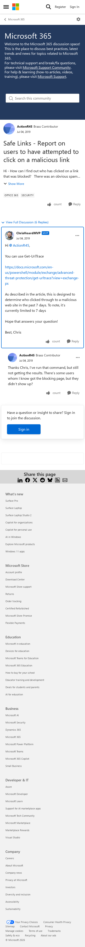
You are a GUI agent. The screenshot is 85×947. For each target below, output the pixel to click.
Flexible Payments (15, 623)
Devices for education (17, 651)
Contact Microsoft (30, 926)
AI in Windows (13, 537)
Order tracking (13, 601)
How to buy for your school (20, 672)
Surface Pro (11, 500)
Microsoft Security (15, 722)
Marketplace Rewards (17, 830)
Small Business (13, 766)
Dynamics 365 (13, 729)
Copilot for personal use (18, 529)
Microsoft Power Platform (19, 744)
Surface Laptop (13, 508)
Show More (16, 183)
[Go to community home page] (15, 6)
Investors (10, 887)
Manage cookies (14, 931)
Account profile (13, 572)
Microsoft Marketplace (17, 823)
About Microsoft (14, 865)
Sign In (74, 7)
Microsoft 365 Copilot (17, 758)
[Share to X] (35, 479)
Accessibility (12, 901)
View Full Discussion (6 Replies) (27, 222)
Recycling (30, 935)
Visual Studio (12, 837)
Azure (8, 786)
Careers (9, 858)
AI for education (14, 694)
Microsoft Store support (18, 586)
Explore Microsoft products (20, 544)
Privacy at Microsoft (16, 880)
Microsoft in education (17, 643)
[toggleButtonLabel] (78, 19)
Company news (13, 872)
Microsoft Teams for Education (22, 658)
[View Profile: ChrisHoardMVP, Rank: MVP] (9, 235)
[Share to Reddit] (42, 479)
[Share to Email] (65, 479)
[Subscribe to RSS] (57, 479)
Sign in (23, 429)
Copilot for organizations (19, 522)
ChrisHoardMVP (28, 233)
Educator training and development (24, 680)
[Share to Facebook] (27, 479)
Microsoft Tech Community (19, 815)
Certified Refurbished (17, 608)
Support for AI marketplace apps (23, 808)
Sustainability (12, 909)
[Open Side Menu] (6, 6)
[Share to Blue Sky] (50, 479)
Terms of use (35, 931)
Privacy (49, 926)
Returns (9, 594)
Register (60, 7)
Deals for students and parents (22, 687)
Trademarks (54, 931)
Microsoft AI (12, 715)
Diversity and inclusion (17, 894)
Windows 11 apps (15, 551)
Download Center (15, 579)
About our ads (48, 935)
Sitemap (10, 926)
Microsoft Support (52, 76)
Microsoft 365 (16, 19)
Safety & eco (12, 935)
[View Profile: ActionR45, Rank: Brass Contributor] (9, 128)
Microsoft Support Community (47, 67)
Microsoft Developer (16, 794)
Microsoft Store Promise (18, 615)
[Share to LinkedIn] (20, 479)
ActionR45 (24, 126)
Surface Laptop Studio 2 (18, 515)
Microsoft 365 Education (18, 665)
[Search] (48, 7)
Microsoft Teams (14, 751)
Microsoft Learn (14, 801)
